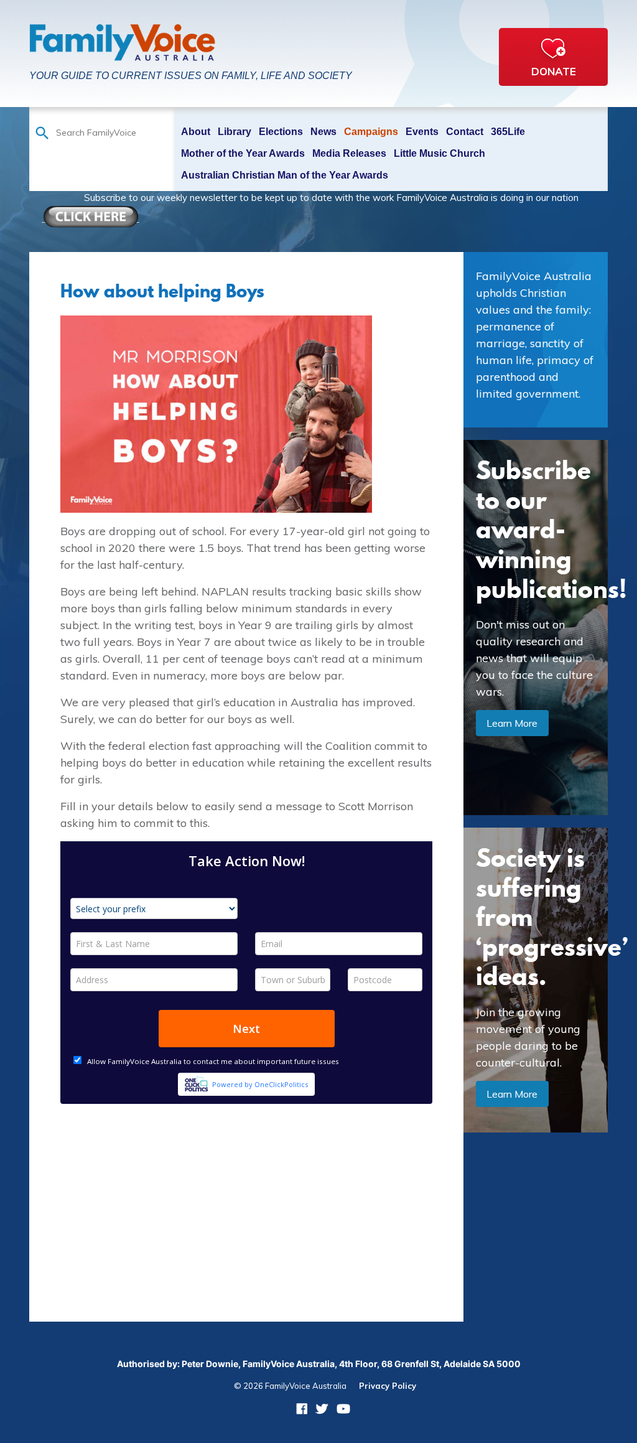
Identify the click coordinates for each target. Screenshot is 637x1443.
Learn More (511, 723)
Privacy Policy (387, 1386)
